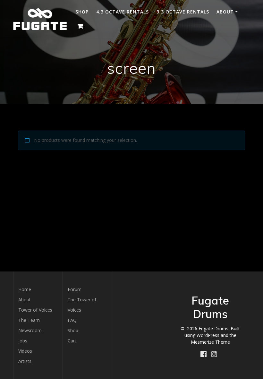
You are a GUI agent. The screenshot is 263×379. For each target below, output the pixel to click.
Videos (25, 351)
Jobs (22, 341)
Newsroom (30, 330)
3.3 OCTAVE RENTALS (183, 12)
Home (24, 289)
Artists (24, 361)
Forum (74, 289)
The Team (29, 320)
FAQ (72, 320)
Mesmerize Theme (210, 342)
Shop (82, 12)
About (225, 12)
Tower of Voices (35, 310)
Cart (72, 341)
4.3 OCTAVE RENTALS (122, 12)
